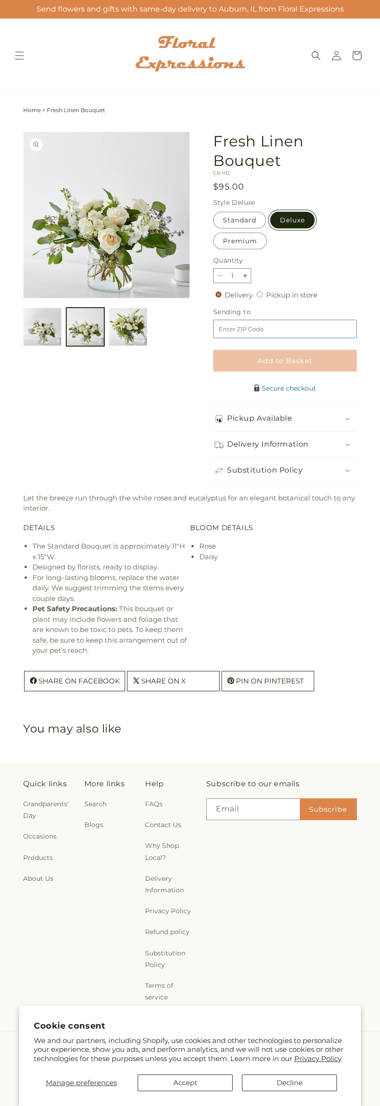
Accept (185, 1082)
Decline (290, 1082)
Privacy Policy (318, 1058)
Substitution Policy (165, 959)
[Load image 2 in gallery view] (85, 327)
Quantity (228, 260)
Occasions (40, 836)
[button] (19, 55)
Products (38, 857)
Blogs (93, 825)
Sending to (246, 312)
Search (95, 804)
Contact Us (163, 825)
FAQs (154, 804)
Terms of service (159, 991)
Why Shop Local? (162, 851)
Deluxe (292, 220)
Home (32, 110)
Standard (239, 220)
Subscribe (328, 809)
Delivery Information (164, 884)
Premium (240, 241)
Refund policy (167, 932)
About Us (38, 878)
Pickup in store (291, 295)
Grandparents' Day (46, 810)
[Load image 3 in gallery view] (128, 327)
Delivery (239, 295)
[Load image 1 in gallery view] (42, 327)
